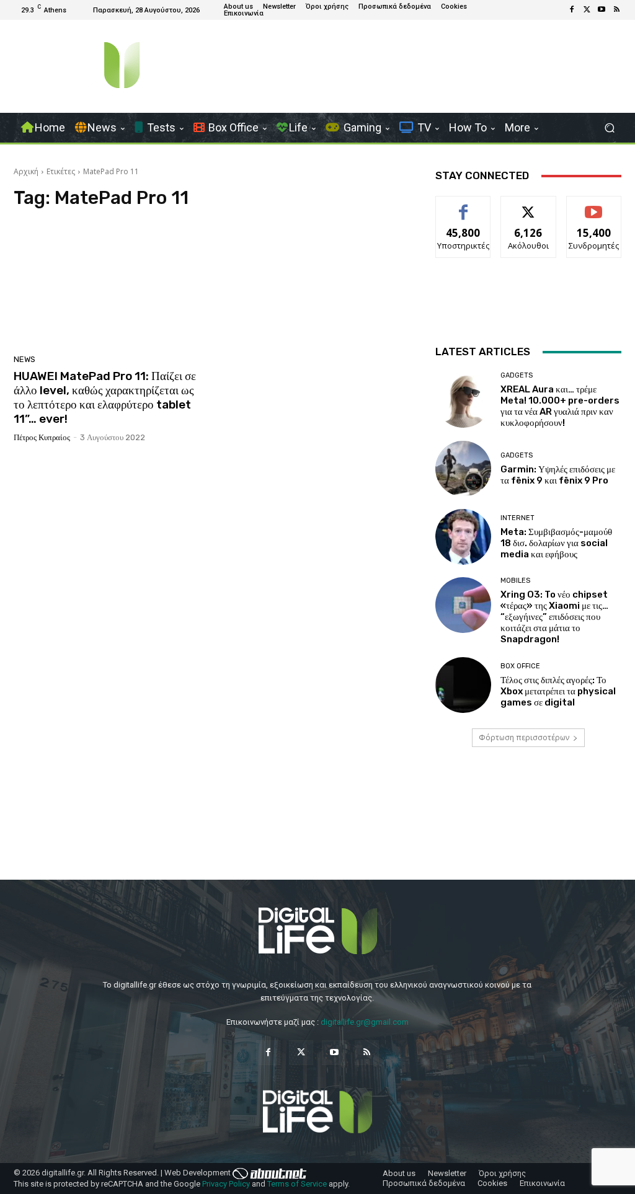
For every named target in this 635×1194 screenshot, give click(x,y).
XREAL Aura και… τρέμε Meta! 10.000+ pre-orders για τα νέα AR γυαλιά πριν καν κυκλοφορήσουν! (559, 406)
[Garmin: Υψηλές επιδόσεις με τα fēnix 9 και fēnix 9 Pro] (463, 469)
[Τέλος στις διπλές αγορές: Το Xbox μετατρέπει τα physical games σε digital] (463, 685)
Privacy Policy (226, 1183)
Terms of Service (297, 1183)
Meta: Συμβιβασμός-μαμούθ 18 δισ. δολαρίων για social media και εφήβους (556, 543)
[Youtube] (601, 9)
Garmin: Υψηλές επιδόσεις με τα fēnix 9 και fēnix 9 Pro (557, 475)
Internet (517, 518)
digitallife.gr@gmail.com (365, 1022)
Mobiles (515, 580)
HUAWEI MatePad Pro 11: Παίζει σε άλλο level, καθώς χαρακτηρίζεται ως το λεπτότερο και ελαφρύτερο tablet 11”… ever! (105, 397)
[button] (609, 128)
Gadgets (516, 375)
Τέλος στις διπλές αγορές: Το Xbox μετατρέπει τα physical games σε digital (558, 691)
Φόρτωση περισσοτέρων (524, 737)
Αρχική (26, 171)
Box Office (520, 666)
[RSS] (616, 9)
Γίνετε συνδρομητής (596, 210)
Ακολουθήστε (529, 205)
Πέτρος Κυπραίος (42, 437)
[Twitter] (586, 9)
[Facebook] (571, 9)
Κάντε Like (463, 205)
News (24, 359)
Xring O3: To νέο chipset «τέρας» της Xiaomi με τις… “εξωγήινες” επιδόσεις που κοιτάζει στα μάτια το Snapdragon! (554, 617)
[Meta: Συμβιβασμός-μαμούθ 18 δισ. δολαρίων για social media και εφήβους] (463, 537)
